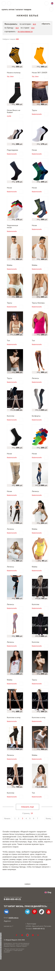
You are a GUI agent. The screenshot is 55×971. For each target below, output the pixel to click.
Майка (9, 265)
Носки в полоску (13, 73)
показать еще (27, 807)
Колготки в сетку (13, 717)
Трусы (34, 110)
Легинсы (35, 378)
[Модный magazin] (20, 3)
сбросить (46, 24)
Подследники (12, 150)
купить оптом (8, 9)
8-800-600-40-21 (12, 899)
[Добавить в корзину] (21, 76)
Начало (7, 818)
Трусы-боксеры (38, 303)
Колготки (10, 416)
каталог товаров (23, 9)
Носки (34, 150)
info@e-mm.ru (13, 918)
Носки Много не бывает (13, 111)
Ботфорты (36, 416)
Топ (8, 340)
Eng (49, 892)
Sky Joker (10, 76)
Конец (48, 818)
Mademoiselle (37, 114)
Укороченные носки (12, 226)
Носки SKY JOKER (39, 73)
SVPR (9, 116)
